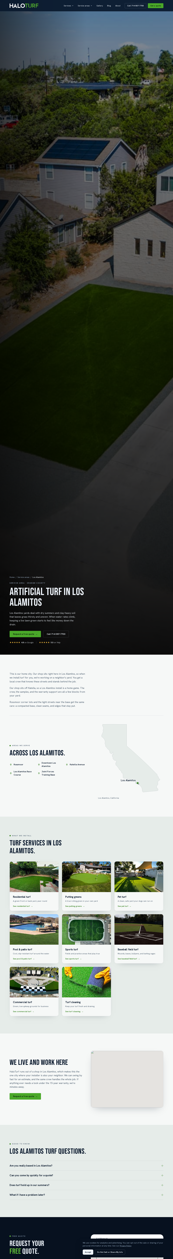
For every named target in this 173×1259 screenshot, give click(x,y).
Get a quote (155, 5)
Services (67, 5)
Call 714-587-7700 (135, 5)
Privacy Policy (125, 1246)
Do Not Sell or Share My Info (110, 1252)
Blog (109, 5)
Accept (88, 1252)
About (117, 5)
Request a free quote (25, 634)
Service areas (84, 5)
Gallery (100, 5)
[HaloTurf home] (24, 6)
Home (12, 577)
